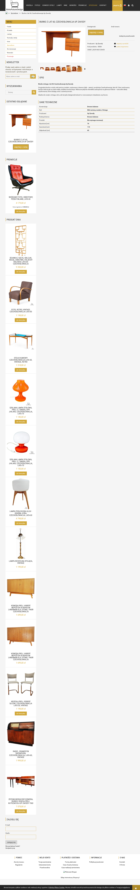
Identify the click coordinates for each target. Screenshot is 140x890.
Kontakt (122, 862)
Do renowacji (11, 49)
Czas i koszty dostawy (70, 865)
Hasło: (7, 833)
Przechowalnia (45, 867)
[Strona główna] (14, 3)
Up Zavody (99, 43)
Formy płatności (70, 862)
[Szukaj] (34, 92)
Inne (8, 41)
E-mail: (7, 825)
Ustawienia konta (45, 865)
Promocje (10, 56)
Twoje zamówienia (44, 862)
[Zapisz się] (33, 76)
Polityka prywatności (96, 862)
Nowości (10, 53)
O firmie (122, 865)
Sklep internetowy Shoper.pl (70, 877)
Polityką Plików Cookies (57, 887)
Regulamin (19, 865)
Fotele (9, 26)
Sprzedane (10, 45)
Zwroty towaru (19, 862)
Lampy (9, 34)
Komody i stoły (12, 38)
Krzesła (9, 30)
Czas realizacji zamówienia (70, 867)
